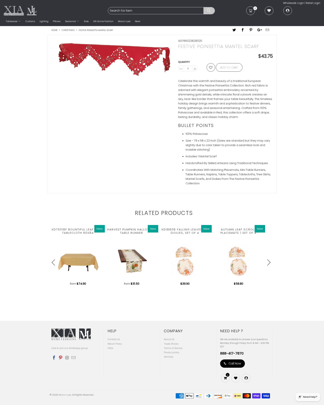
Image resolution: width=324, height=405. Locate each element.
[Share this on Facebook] (242, 30)
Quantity (184, 62)
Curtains (30, 21)
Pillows (57, 21)
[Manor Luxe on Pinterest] (61, 358)
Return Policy (115, 343)
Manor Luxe (124, 21)
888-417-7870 (232, 353)
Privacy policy (171, 352)
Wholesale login (293, 3)
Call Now (234, 363)
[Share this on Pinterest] (251, 30)
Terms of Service (173, 348)
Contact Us (114, 339)
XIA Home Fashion (103, 21)
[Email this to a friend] (267, 30)
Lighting (44, 21)
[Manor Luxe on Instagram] (67, 358)
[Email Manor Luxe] (73, 358)
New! (137, 21)
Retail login (313, 3)
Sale (86, 21)
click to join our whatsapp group (69, 348)
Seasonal (70, 21)
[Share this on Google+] (259, 30)
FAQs (110, 348)
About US (169, 339)
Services (168, 356)
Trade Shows (171, 343)
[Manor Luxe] (55, 11)
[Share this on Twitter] (234, 30)
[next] (268, 262)
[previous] (54, 262)
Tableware (12, 21)
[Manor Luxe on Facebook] (54, 358)
